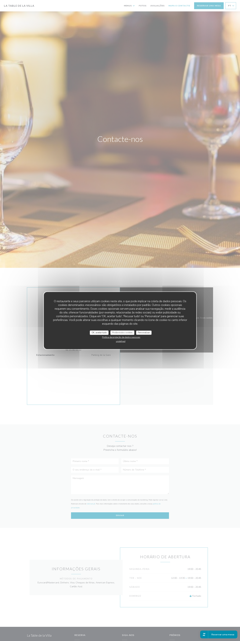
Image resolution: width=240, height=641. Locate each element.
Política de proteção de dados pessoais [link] (121, 337)
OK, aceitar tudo (99, 332)
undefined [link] (120, 341)
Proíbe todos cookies (122, 332)
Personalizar (144, 332)
